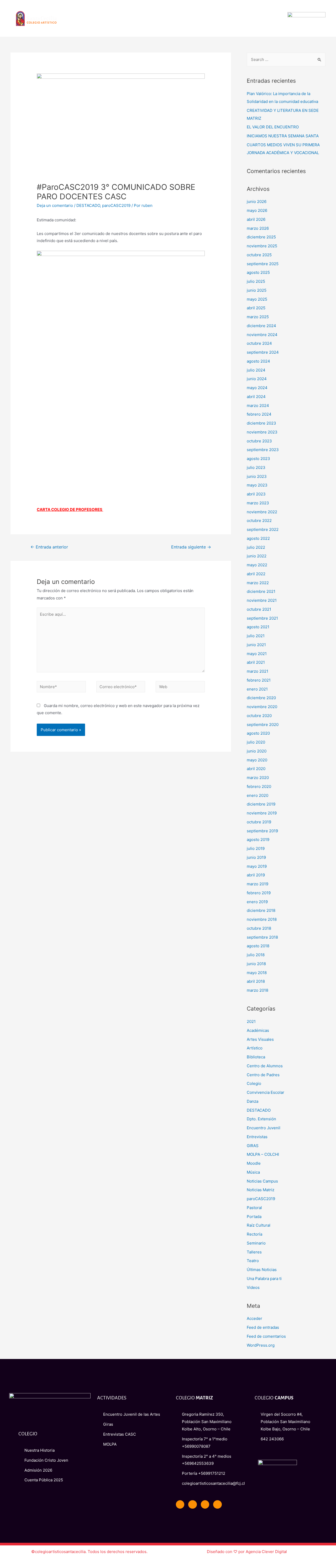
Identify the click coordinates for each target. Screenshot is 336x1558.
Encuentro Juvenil (263, 1127)
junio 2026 (256, 201)
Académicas (258, 1030)
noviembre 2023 (262, 432)
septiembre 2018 (262, 937)
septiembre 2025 (263, 263)
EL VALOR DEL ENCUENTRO (273, 126)
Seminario (256, 1243)
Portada (254, 1216)
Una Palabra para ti (264, 1278)
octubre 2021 (259, 609)
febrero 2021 (259, 680)
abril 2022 (256, 573)
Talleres (254, 1251)
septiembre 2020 (263, 724)
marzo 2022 (258, 582)
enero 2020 (257, 795)
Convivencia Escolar (265, 1092)
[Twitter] (192, 1504)
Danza (252, 1101)
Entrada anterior (49, 547)
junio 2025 (256, 290)
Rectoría (254, 1234)
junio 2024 (257, 378)
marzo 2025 (258, 316)
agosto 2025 (258, 272)
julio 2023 (256, 467)
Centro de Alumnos (265, 1065)
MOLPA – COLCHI (263, 1154)
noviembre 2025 (262, 245)
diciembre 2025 (261, 236)
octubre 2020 (259, 715)
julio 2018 (256, 954)
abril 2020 (256, 768)
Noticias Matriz (260, 1189)
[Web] (180, 687)
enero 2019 (257, 901)
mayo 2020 (257, 759)
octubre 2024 (259, 343)
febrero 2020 (259, 786)
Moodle (254, 1163)
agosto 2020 (258, 733)
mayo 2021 (257, 653)
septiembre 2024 (263, 352)
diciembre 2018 (261, 910)
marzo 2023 (258, 502)
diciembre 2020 (261, 697)
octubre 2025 (259, 254)
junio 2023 (257, 476)
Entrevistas (257, 1136)
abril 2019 (256, 874)
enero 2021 (257, 689)
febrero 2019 (259, 892)
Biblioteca (256, 1056)
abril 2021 (256, 662)
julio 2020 (256, 742)
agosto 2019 (258, 839)
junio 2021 (256, 644)
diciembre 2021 (261, 591)
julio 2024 (256, 370)
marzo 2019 (257, 883)
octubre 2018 (259, 928)
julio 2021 (256, 635)
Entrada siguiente (191, 547)
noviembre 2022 (262, 511)
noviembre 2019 (262, 813)
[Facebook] (180, 1504)
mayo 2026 (257, 210)
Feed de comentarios (266, 1336)
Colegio (254, 1083)
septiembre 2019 (262, 830)
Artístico (254, 1047)
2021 (251, 1021)
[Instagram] (217, 1504)
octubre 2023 (259, 440)
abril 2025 (256, 307)
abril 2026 (256, 219)
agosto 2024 (258, 361)
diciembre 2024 (261, 325)
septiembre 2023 (263, 449)
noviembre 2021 (262, 600)
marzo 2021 (257, 671)
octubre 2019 (259, 821)
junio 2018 (256, 963)
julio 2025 (256, 281)
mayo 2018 (257, 972)
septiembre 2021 (262, 618)
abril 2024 (256, 396)
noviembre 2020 (262, 706)
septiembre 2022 (263, 529)
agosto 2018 (258, 945)
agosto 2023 (258, 458)
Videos (253, 1287)
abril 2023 (256, 494)
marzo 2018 (257, 990)
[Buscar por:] (286, 59)
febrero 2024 (259, 414)
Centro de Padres (263, 1074)
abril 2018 (256, 981)
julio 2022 (256, 547)
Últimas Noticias (262, 1269)
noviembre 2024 (262, 334)
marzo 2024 (258, 405)
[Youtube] (205, 1504)
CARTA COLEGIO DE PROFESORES (70, 509)
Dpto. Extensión (261, 1118)
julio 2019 (256, 848)
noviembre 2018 (262, 919)
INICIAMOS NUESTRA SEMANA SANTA (283, 135)
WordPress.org (261, 1345)
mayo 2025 (257, 299)
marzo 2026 (258, 228)
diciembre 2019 (261, 804)
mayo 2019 (257, 866)
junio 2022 (256, 555)
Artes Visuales (260, 1039)
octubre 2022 (259, 520)
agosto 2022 (258, 538)
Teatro (253, 1260)
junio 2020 (256, 751)
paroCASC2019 (116, 205)
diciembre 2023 (261, 423)
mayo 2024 (257, 387)
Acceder (254, 1318)
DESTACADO (88, 205)
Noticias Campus (262, 1181)
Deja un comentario (55, 205)
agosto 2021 (258, 626)
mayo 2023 (257, 485)
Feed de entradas (263, 1327)
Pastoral (254, 1207)
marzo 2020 (258, 777)
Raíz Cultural (258, 1225)
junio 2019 (256, 857)
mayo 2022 (257, 564)
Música (253, 1172)
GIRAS (253, 1145)
